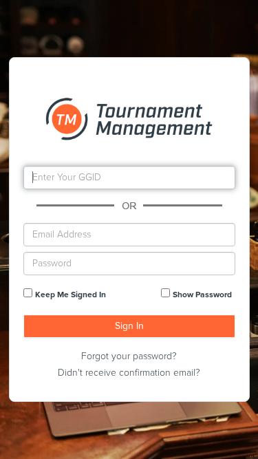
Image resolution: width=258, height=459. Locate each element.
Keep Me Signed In (70, 294)
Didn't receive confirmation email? (129, 372)
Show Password (202, 294)
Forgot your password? (129, 356)
